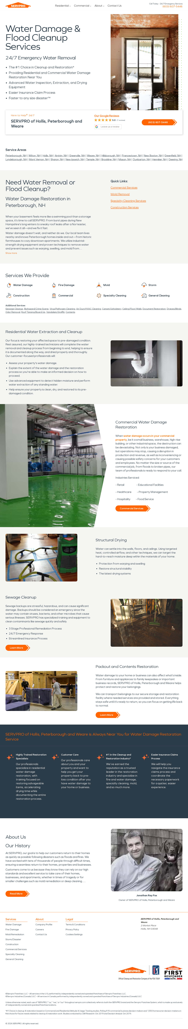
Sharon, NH (57, 159)
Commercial (81, 5)
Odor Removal (13, 312)
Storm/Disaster (13, 939)
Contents (70, 312)
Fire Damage (12, 929)
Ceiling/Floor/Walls (131, 308)
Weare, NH (93, 155)
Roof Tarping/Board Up (33, 312)
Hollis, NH (48, 155)
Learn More (16, 647)
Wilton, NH (34, 155)
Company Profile (44, 924)
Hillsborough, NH (110, 155)
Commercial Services (124, 187)
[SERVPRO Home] (18, 5)
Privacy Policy (72, 929)
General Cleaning (14, 959)
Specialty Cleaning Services (128, 200)
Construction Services (125, 207)
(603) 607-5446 (172, 6)
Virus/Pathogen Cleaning (62, 308)
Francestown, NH (132, 155)
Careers (40, 929)
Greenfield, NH (172, 155)
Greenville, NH (77, 155)
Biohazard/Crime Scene (36, 308)
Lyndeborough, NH (16, 159)
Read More (16, 893)
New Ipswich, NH (75, 159)
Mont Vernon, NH (39, 159)
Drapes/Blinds (174, 308)
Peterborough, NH (16, 155)
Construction (12, 944)
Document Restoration (154, 308)
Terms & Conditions (75, 924)
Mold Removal (120, 194)
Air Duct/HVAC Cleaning (88, 308)
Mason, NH (124, 159)
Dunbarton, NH (141, 159)
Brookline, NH (108, 159)
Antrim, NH (61, 155)
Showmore (11, 253)
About (98, 5)
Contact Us (115, 5)
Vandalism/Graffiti (55, 312)
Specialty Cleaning (15, 954)
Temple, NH (92, 159)
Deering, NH (175, 159)
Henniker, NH (159, 159)
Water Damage (13, 924)
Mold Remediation (15, 934)
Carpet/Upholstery (111, 308)
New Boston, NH (153, 155)
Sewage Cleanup (14, 308)
